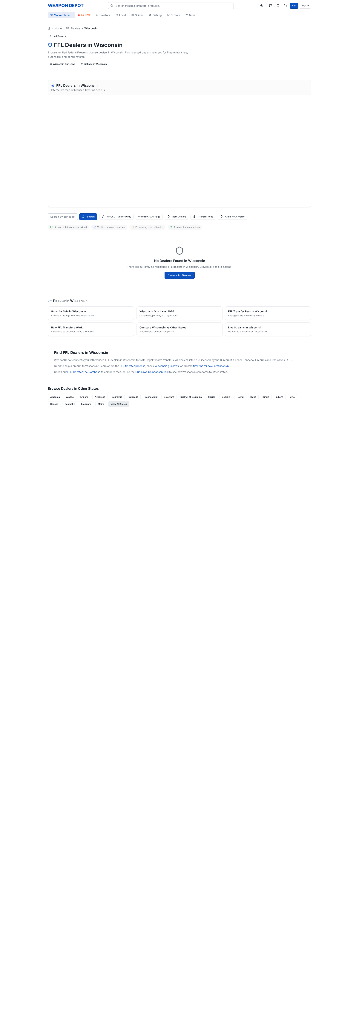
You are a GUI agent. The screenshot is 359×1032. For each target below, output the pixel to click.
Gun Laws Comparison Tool (151, 371)
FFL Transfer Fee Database (83, 371)
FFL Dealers (73, 28)
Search (91, 216)
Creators (104, 15)
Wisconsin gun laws (167, 365)
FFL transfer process (132, 365)
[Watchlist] (278, 5)
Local (122, 15)
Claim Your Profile (235, 216)
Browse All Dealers (179, 275)
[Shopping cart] (285, 5)
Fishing (157, 15)
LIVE (87, 15)
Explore (175, 15)
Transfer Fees (205, 216)
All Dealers (60, 36)
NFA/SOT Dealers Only (119, 216)
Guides (139, 15)
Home (58, 28)
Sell (294, 5)
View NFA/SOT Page (149, 216)
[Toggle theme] (261, 5)
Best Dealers (179, 216)
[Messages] (270, 5)
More (192, 15)
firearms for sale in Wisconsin (211, 365)
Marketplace (62, 15)
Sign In (305, 5)
